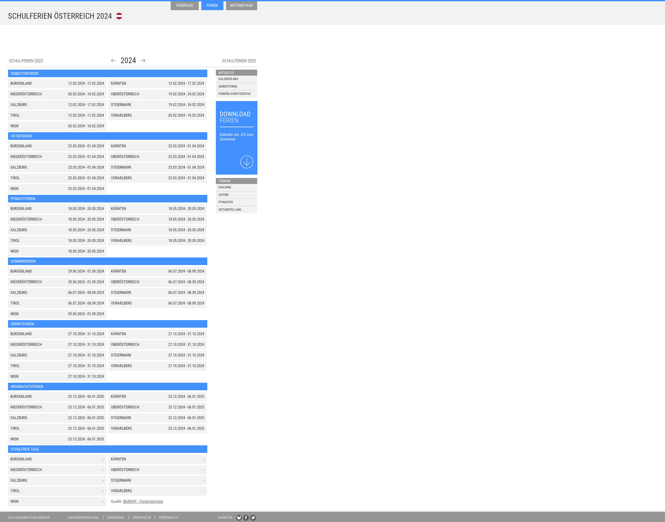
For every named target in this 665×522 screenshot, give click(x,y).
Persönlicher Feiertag (234, 94)
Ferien (212, 5)
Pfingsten (225, 202)
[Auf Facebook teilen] (246, 518)
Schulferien (51, 16)
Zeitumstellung (229, 210)
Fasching (224, 187)
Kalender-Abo (228, 79)
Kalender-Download (83, 517)
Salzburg (18, 104)
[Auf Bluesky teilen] (239, 518)
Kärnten (118, 83)
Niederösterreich (26, 94)
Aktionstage (241, 5)
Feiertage (184, 5)
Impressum (115, 517)
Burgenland (21, 83)
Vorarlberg (121, 115)
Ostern (223, 195)
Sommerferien (23, 261)
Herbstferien (22, 324)
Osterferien (21, 136)
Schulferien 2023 (26, 60)
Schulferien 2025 (239, 60)
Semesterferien (24, 73)
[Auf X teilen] (253, 518)
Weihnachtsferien (27, 386)
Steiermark (121, 104)
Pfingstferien (23, 198)
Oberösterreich (125, 94)
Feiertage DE (142, 517)
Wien (14, 126)
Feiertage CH (168, 517)
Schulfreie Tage (25, 449)
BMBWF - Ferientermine (143, 501)
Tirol (15, 115)
